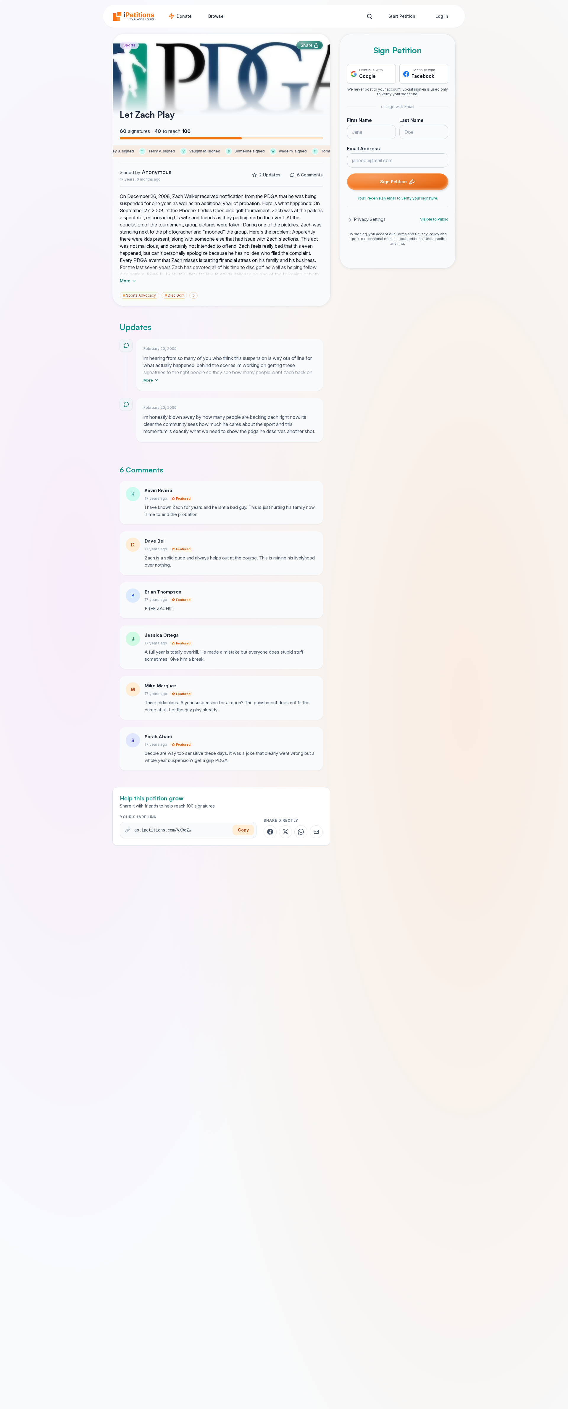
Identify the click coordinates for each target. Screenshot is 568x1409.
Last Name (411, 120)
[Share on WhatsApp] (300, 831)
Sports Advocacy (139, 295)
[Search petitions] (369, 16)
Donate (184, 16)
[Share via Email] (316, 831)
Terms (401, 234)
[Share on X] (285, 831)
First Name (359, 120)
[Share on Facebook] (270, 831)
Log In (441, 16)
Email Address (363, 149)
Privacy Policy (427, 234)
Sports (129, 45)
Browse (216, 16)
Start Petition (401, 16)
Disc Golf (174, 295)
